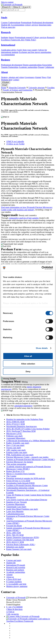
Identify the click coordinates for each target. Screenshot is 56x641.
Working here (6, 80)
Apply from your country (27, 50)
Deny (28, 371)
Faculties (51, 87)
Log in (26, 7)
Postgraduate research (24, 37)
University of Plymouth (16, 597)
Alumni (38, 77)
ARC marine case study (16, 450)
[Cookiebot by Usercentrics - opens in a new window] (41, 268)
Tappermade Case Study (16, 507)
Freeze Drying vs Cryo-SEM (18, 481)
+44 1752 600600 (14, 607)
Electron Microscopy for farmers (19, 462)
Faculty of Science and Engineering (17, 90)
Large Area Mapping (14, 511)
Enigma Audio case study (16, 452)
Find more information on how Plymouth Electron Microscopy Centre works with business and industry (26, 208)
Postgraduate (26, 22)
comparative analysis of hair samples (24, 218)
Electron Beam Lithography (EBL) (20, 544)
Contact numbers (14, 582)
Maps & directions (14, 609)
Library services (31, 25)
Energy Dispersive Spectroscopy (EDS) (22, 537)
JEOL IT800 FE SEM (15, 422)
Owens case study (13, 448)
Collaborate (49, 67)
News (44, 77)
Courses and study (13, 560)
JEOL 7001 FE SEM (15, 535)
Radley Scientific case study (17, 443)
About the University (17, 87)
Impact (11, 37)
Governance (29, 77)
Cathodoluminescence (15, 514)
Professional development (42, 22)
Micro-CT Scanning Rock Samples (20, 474)
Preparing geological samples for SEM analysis (25, 478)
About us (10, 577)
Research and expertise (15, 567)
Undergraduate (14, 22)
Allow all (28, 356)
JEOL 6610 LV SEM (15, 542)
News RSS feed (13, 579)
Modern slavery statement (16, 586)
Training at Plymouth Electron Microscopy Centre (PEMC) (30, 459)
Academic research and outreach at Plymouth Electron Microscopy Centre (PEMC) (28, 467)
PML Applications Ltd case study (20, 455)
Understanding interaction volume (20, 488)
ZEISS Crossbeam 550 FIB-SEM (20, 540)
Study (4, 17)
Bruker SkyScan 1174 (15, 471)
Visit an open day (8, 27)
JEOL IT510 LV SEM (15, 424)
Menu (16, 7)
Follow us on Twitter (15, 144)
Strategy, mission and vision (12, 77)
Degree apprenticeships (32, 65)
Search (6, 7)
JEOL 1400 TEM (13, 533)
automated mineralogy (23, 406)
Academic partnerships (28, 67)
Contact (16, 80)
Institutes (4, 37)
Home (3, 87)
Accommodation (17, 25)
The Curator (11, 476)
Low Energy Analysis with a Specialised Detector (26, 500)
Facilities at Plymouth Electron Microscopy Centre (27, 485)
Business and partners (15, 570)
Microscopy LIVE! (14, 433)
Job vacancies (12, 614)
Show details (42, 348)
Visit (49, 77)
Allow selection (28, 364)
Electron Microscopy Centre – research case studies (27, 457)
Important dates (45, 25)
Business (5, 59)
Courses (4, 22)
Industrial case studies (15, 547)
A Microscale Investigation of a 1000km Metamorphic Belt (30, 440)
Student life (5, 25)
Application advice (9, 50)
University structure (37, 87)
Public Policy (30, 40)
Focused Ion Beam (14, 526)
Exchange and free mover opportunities (35, 52)
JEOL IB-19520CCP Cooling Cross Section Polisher (28, 429)
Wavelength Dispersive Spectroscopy (21, 426)
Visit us (10, 612)
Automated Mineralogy (15, 438)
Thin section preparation (16, 464)
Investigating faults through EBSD (20, 483)
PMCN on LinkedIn (15, 141)
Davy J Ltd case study (15, 445)
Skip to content (7, 2)
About (4, 72)
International (8, 45)
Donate (41, 67)
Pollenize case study (14, 436)
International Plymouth (15, 565)
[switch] (49, 321)
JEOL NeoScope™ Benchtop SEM (21, 431)
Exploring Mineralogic (15, 504)
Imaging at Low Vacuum (16, 502)
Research (6, 32)
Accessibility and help (16, 584)
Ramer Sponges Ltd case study (19, 549)
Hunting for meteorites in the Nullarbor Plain (24, 419)
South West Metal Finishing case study (22, 509)
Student (5, 82)
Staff (4, 85)
